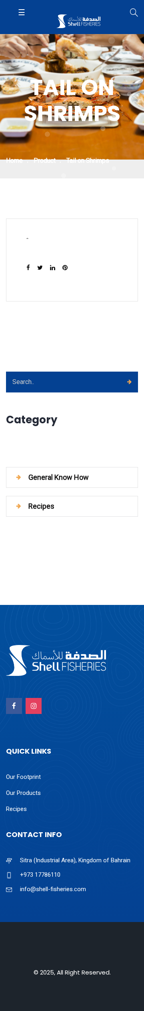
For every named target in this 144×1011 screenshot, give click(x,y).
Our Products (23, 793)
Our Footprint (23, 776)
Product (45, 160)
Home (14, 160)
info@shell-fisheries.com (53, 889)
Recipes (16, 809)
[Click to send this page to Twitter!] (42, 268)
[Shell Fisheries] (78, 22)
